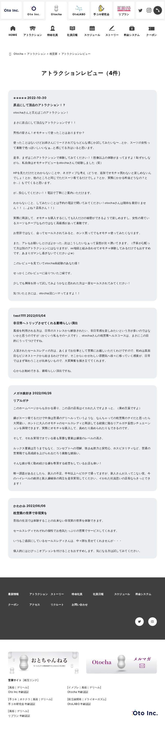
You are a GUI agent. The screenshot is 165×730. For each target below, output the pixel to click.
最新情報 (13, 594)
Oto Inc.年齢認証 (18, 692)
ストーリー (57, 594)
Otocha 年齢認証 (77, 692)
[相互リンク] (30, 680)
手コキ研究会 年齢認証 (21, 704)
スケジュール (122, 594)
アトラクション (38, 594)
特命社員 (77, 594)
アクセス (34, 604)
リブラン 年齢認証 (19, 715)
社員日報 (98, 594)
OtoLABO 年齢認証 (79, 704)
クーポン (13, 604)
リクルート (57, 604)
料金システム (143, 594)
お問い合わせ (80, 604)
